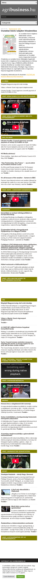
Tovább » (31, 149)
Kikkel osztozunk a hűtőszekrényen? (14, 264)
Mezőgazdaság (13, 29)
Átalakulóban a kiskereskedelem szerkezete (17, 523)
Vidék (19, 29)
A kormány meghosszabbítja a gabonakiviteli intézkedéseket (17, 434)
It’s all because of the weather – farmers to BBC (18, 178)
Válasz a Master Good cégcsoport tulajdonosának (17, 87)
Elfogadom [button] (21, 576)
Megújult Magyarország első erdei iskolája (14, 84)
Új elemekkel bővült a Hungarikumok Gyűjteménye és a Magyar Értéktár (14, 230)
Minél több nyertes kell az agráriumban (20, 507)
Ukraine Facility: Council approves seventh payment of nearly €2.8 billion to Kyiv (18, 91)
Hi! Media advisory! (8, 153)
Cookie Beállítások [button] (9, 576)
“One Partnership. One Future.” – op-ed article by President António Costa (18, 163)
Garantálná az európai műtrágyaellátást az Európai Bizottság (16, 213)
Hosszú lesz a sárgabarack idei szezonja (16, 404)
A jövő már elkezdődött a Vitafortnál (20, 490)
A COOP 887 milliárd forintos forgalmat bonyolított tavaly (15, 328)
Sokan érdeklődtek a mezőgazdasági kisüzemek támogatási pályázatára (18, 417)
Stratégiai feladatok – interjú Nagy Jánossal (17, 474)
